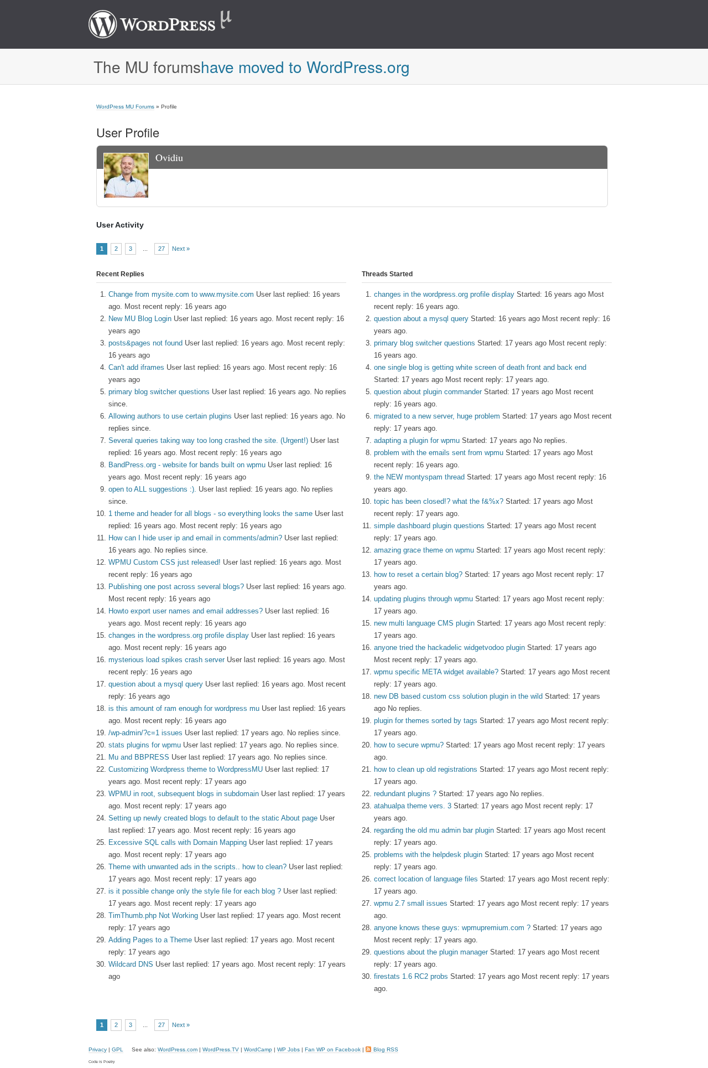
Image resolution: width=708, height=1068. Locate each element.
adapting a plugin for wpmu (417, 440)
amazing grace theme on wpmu (424, 550)
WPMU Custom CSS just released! (164, 562)
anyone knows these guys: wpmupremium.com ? (452, 927)
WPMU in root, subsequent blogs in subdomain (183, 794)
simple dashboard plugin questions (429, 526)
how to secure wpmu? (409, 745)
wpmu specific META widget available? (436, 672)
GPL (117, 1049)
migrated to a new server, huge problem (437, 416)
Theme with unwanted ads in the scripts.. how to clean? (197, 867)
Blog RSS (385, 1049)
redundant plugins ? (405, 794)
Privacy (97, 1049)
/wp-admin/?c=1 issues (145, 733)
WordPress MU (171, 24)
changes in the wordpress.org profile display (178, 635)
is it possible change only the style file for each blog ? (194, 891)
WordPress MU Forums (125, 107)
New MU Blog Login (139, 318)
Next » (181, 249)
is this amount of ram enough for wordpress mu (183, 708)
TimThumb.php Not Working (153, 915)
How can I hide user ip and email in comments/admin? (195, 538)
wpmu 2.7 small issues (410, 903)
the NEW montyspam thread (419, 477)
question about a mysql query (155, 684)
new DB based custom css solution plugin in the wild (458, 696)
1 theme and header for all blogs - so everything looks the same (210, 513)
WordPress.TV (220, 1049)
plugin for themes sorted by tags (425, 720)
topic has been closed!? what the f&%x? (438, 501)
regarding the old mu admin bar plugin (434, 830)
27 (161, 248)
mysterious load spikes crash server (166, 660)
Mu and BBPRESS (138, 757)
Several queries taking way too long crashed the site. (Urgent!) (208, 440)
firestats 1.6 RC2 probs (411, 976)
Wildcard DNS (130, 964)
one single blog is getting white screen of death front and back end (480, 367)
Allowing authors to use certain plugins (170, 416)
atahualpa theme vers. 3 (412, 806)
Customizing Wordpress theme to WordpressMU (185, 769)
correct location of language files (426, 879)
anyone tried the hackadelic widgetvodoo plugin (449, 647)
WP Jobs (288, 1049)
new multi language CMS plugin (424, 623)
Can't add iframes (136, 367)
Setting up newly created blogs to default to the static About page (212, 818)
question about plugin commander (428, 392)
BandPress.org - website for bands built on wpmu (187, 465)
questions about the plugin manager (431, 952)
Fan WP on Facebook (333, 1049)
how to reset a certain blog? (418, 574)
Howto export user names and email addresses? (185, 611)
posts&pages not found (145, 343)
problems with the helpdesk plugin (428, 854)
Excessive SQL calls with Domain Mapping (177, 842)
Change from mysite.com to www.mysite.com (181, 294)
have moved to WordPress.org (305, 66)
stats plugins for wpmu (144, 745)
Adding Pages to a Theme (150, 940)
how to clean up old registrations (425, 769)
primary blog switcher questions (159, 392)
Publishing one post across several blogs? (176, 586)
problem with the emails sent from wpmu (438, 452)
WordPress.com (177, 1049)
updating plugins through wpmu (423, 599)
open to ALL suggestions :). (152, 489)
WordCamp (258, 1049)
